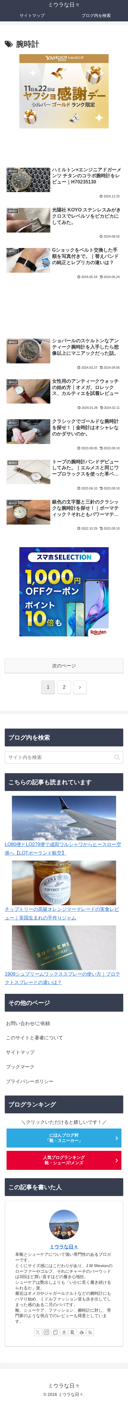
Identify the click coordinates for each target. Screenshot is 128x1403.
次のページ (64, 665)
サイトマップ (20, 1052)
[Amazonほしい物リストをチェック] (64, 1332)
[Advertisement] (64, 305)
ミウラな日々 (64, 1246)
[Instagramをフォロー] (46, 1332)
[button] (117, 757)
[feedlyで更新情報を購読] (81, 1332)
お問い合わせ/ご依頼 (28, 1023)
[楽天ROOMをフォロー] (73, 1332)
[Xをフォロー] (38, 1332)
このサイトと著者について (34, 1037)
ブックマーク (20, 1066)
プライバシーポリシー (30, 1081)
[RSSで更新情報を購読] (90, 1332)
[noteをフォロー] (55, 1332)
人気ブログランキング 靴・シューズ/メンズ (64, 1160)
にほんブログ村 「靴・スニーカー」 (64, 1138)
